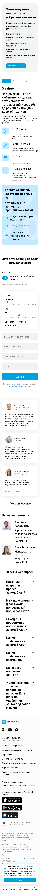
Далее (20, 376)
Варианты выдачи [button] (7, 855)
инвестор (13, 785)
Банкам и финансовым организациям (18, 750)
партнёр (22, 785)
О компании (7, 758)
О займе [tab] (6, 81)
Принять (20, 880)
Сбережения (17, 745)
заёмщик (5, 785)
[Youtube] (10, 729)
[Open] (36, 366)
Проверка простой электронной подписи (16, 773)
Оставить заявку (16, 65)
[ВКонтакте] (3, 729)
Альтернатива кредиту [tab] (21, 81)
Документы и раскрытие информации (19, 763)
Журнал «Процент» (10, 767)
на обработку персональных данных (20, 386)
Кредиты (6, 745)
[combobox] (20, 336)
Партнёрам (7, 754)
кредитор (31, 785)
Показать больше (20, 503)
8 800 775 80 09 (11, 738)
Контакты (18, 758)
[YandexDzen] (16, 729)
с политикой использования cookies (23, 875)
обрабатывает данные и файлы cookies (20, 867)
